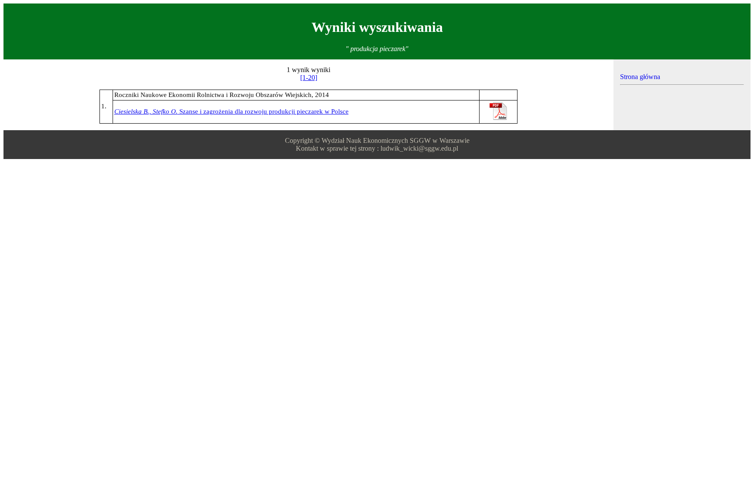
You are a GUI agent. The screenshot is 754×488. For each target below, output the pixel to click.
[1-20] (308, 77)
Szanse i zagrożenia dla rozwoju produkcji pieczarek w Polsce (231, 111)
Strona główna (640, 76)
